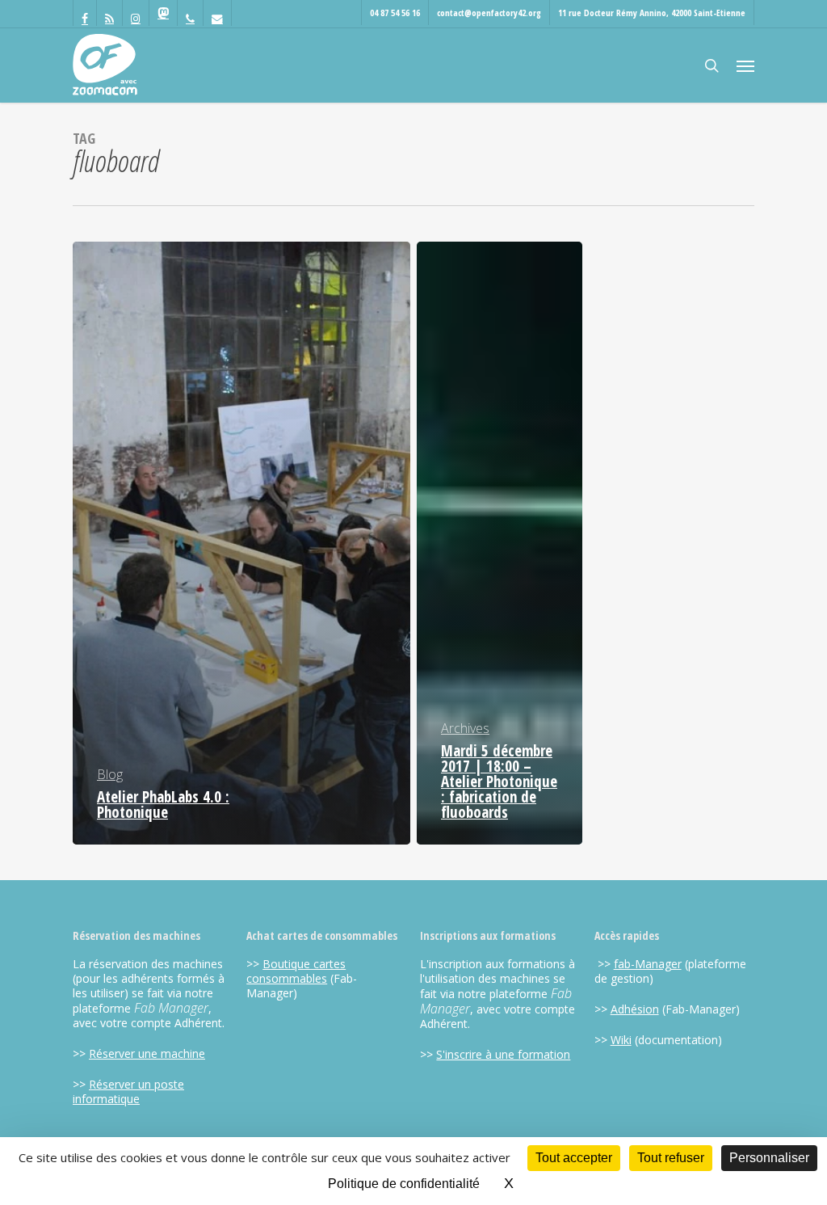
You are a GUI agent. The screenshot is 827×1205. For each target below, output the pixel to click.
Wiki (621, 1039)
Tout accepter (573, 1158)
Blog (110, 774)
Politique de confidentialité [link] (404, 1183)
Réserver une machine (147, 1053)
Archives (465, 728)
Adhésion (635, 1009)
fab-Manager (648, 963)
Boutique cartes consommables (296, 971)
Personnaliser (769, 1158)
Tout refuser (670, 1158)
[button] (745, 65)
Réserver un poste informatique (128, 1091)
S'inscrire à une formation (503, 1054)
